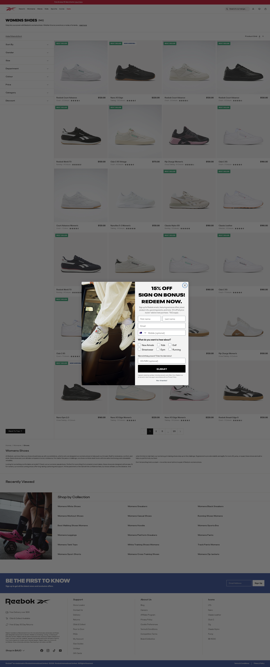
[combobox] (142, 332)
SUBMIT (162, 368)
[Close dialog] (184, 285)
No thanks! (161, 380)
